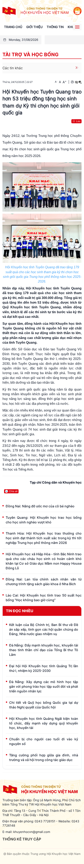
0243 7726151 (45, 821)
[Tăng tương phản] (76, 82)
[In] (72, 82)
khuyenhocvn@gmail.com (31, 832)
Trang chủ (13, 27)
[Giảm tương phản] (80, 82)
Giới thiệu (34, 27)
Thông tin (55, 27)
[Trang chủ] (9, 11)
